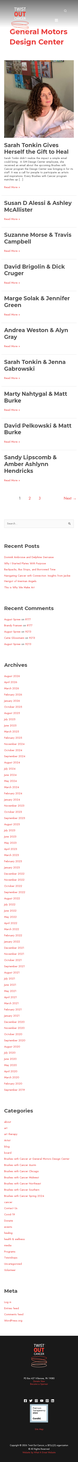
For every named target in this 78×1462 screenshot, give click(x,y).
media (7, 1245)
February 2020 (13, 1083)
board (7, 1153)
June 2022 (10, 911)
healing (8, 1233)
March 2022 (11, 929)
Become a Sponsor (39, 1384)
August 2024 (12, 762)
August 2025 (12, 713)
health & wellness (14, 1239)
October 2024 (13, 750)
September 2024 (14, 756)
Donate (8, 1220)
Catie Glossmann (14, 638)
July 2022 (9, 904)
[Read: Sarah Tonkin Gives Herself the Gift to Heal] (39, 98)
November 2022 (14, 880)
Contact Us (10, 1208)
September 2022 (14, 892)
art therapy (10, 1134)
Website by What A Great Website (39, 1452)
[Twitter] (30, 1400)
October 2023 (13, 812)
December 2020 (14, 1022)
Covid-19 (9, 1214)
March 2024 (11, 787)
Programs (9, 1251)
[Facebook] (25, 1400)
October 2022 (13, 886)
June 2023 (10, 836)
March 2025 (11, 731)
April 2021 (10, 997)
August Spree (12, 619)
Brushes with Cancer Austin (20, 1165)
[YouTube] (41, 1400)
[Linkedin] (52, 1400)
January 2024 (12, 799)
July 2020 (10, 1053)
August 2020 (12, 1046)
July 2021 (9, 978)
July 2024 (9, 769)
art (5, 1128)
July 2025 (9, 719)
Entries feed (11, 1308)
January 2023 (12, 867)
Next (70, 498)
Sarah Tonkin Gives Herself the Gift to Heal (36, 148)
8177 (28, 619)
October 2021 (13, 960)
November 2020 (14, 1028)
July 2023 (9, 830)
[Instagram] (36, 1400)
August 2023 (12, 824)
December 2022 (14, 874)
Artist (7, 1140)
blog (7, 1146)
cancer (8, 1202)
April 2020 (10, 1071)
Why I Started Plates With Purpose (25, 563)
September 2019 (14, 1090)
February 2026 (13, 694)
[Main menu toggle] (56, 20)
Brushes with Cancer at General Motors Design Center (36, 1159)
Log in (7, 1302)
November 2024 (14, 744)
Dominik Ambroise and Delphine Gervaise (29, 557)
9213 (28, 631)
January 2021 (12, 1016)
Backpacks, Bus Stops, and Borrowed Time (30, 569)
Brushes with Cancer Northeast (22, 1183)
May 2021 (10, 991)
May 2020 (10, 1065)
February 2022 (13, 935)
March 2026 (11, 688)
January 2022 (12, 941)
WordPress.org (13, 1320)
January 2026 (12, 701)
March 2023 (11, 855)
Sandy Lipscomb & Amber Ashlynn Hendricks (30, 464)
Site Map (39, 1429)
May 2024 (10, 781)
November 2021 (14, 954)
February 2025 (13, 738)
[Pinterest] (47, 1400)
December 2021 (14, 948)
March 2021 (11, 1003)
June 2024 (10, 775)
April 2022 (10, 923)
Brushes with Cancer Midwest (21, 1177)
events (8, 1227)
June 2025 (10, 725)
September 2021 (14, 966)
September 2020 (14, 1040)
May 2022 (10, 917)
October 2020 (13, 1034)
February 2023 (13, 861)
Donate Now (39, 1381)
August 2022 (12, 898)
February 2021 (13, 1009)
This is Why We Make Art (19, 587)
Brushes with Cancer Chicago (21, 1171)
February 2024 (13, 793)
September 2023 (14, 818)
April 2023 (10, 849)
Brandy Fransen (13, 625)
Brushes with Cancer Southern (21, 1190)
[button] (65, 11)
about (7, 1122)
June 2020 (10, 1059)
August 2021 (12, 972)
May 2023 (10, 843)
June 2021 (10, 985)
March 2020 (11, 1077)
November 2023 (14, 805)
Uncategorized (13, 1264)
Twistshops (10, 1257)
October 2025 (13, 707)
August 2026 (12, 676)
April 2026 (10, 682)
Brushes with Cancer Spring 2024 (24, 1196)
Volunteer (10, 1270)
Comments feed (13, 1314)
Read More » (12, 187)
